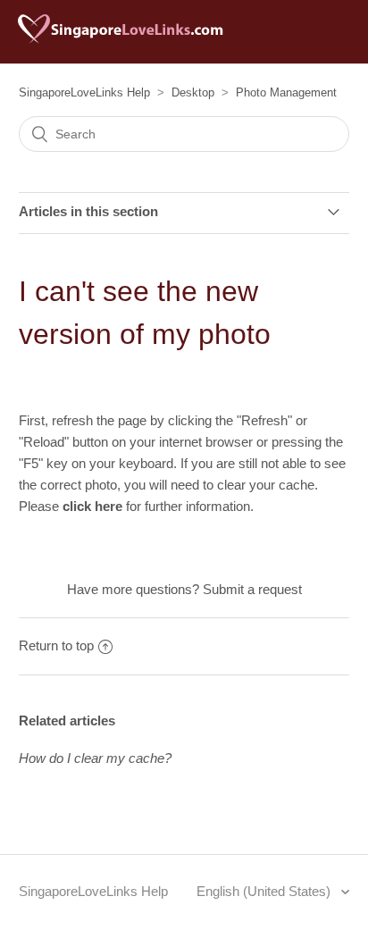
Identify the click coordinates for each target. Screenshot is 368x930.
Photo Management (286, 92)
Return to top (56, 645)
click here (92, 506)
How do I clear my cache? (95, 758)
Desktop (192, 92)
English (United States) (265, 891)
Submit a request (252, 589)
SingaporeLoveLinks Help (84, 92)
